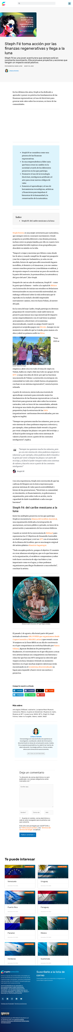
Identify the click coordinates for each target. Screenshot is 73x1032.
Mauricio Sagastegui (37, 545)
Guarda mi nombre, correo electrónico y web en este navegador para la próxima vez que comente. (34, 820)
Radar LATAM (18, 66)
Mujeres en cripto (50, 712)
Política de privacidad (29, 828)
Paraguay (45, 907)
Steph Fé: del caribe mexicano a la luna (38, 221)
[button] (69, 3)
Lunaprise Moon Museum (45, 710)
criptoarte (31, 710)
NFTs (40, 714)
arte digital (17, 710)
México (54, 285)
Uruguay (44, 881)
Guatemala (45, 959)
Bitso (42, 333)
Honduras (12, 959)
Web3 (45, 716)
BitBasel (49, 533)
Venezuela (12, 881)
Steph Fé (46, 714)
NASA (36, 714)
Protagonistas (9, 66)
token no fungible (25, 716)
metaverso (16, 712)
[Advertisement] (36, 125)
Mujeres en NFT (18, 714)
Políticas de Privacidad (7, 1003)
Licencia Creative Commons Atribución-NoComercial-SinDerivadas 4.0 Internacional (15, 1021)
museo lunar (28, 714)
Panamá (11, 933)
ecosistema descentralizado (40, 667)
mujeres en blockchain (35, 712)
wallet (40, 716)
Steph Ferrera (18, 233)
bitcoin (43, 327)
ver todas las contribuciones (36, 753)
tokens (34, 716)
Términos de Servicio (21, 1003)
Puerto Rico (13, 907)
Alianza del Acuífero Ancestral (44, 519)
